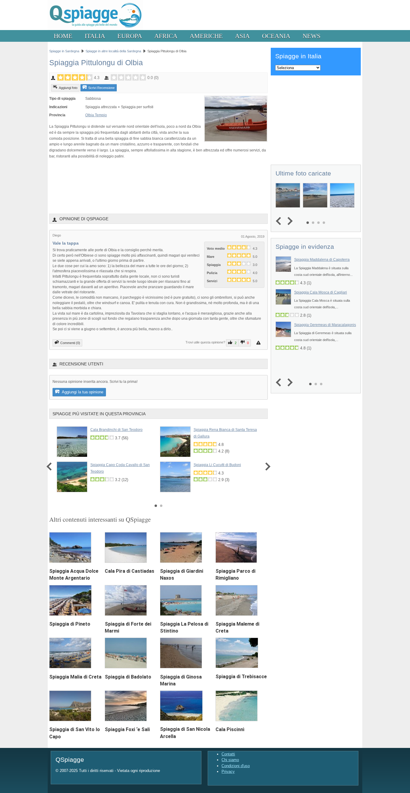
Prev (51, 467)
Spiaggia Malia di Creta (75, 677)
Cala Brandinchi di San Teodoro (116, 430)
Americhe (206, 35)
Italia (95, 35)
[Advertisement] (158, 186)
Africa (165, 35)
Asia (242, 35)
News (312, 35)
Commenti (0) (70, 343)
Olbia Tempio (96, 115)
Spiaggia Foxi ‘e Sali (127, 729)
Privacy (228, 771)
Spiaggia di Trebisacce (241, 676)
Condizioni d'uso (236, 766)
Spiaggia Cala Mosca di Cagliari (320, 292)
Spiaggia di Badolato (128, 677)
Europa (129, 35)
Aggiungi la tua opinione (82, 392)
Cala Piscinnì (230, 729)
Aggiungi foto (68, 88)
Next (266, 467)
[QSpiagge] (95, 28)
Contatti (228, 754)
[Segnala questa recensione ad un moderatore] (259, 342)
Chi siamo (230, 760)
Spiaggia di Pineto (69, 624)
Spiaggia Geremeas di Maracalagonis (325, 325)
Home (63, 35)
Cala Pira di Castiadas (129, 571)
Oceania (276, 35)
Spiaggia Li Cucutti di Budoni (217, 465)
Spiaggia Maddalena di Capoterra (322, 260)
